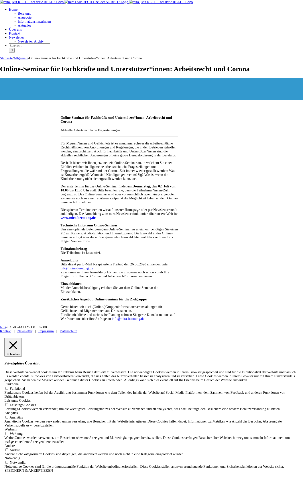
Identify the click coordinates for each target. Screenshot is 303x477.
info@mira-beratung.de (77, 268)
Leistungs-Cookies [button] (17, 400)
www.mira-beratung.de (78, 218)
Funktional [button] (12, 384)
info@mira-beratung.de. (128, 319)
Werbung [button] (10, 429)
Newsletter (24, 331)
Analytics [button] (11, 413)
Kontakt (5, 331)
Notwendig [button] (12, 458)
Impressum (46, 331)
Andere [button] (9, 446)
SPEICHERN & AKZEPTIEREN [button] (28, 470)
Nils (3, 327)
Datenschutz (68, 331)
